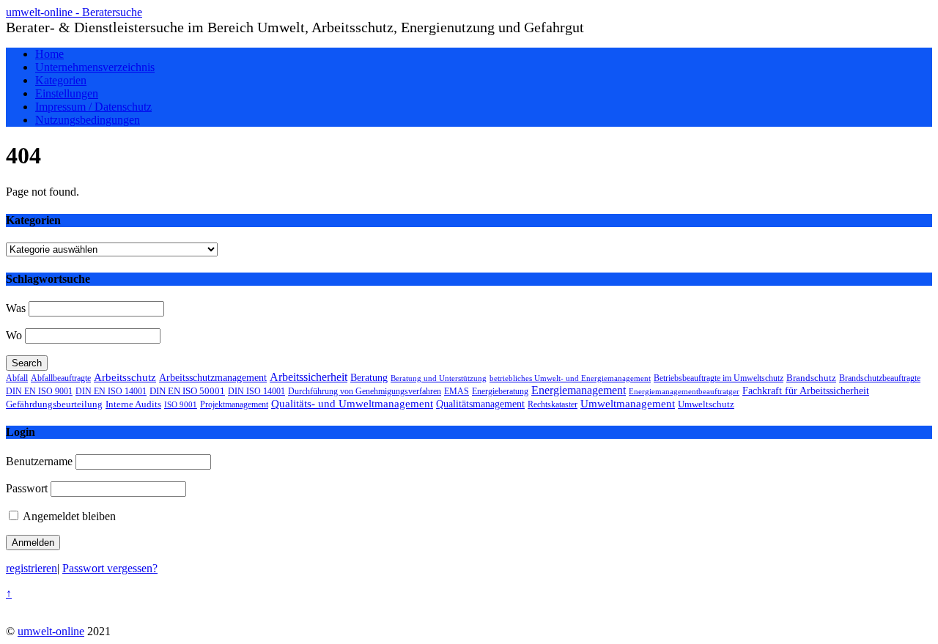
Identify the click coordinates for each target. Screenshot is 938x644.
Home (49, 54)
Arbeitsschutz (125, 377)
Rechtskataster (552, 405)
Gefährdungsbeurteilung (54, 404)
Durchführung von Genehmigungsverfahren (364, 391)
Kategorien (60, 80)
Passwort (27, 488)
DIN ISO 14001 (256, 391)
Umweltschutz (706, 404)
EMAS (456, 391)
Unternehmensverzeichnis (95, 67)
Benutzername (39, 461)
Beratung (369, 377)
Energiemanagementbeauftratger (684, 391)
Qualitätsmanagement (480, 404)
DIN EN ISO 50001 (187, 390)
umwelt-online (51, 631)
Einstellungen (66, 93)
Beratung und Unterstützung (439, 378)
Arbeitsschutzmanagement (213, 377)
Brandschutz (811, 377)
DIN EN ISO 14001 (111, 391)
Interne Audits (133, 404)
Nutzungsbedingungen (87, 120)
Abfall (17, 378)
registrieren (31, 568)
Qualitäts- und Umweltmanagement (352, 404)
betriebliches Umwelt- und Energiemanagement (570, 378)
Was (16, 308)
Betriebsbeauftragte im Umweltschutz (718, 378)
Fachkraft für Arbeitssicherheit (805, 390)
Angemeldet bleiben (68, 516)
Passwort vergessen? (110, 568)
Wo (14, 335)
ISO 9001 (180, 404)
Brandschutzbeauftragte (879, 378)
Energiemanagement (578, 390)
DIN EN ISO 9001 (39, 391)
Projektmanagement (234, 404)
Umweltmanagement (627, 403)
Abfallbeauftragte (61, 378)
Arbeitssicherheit (308, 377)
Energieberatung (500, 391)
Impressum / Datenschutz (93, 106)
